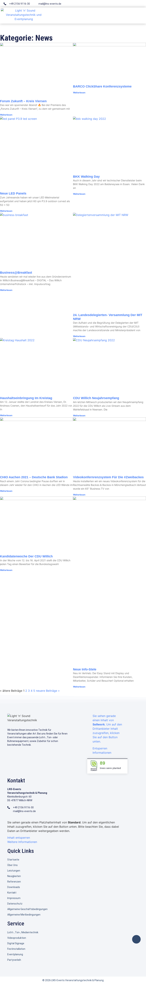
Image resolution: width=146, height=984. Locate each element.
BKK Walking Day (86, 176)
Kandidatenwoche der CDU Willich (26, 556)
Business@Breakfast (16, 272)
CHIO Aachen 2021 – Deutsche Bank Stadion (34, 477)
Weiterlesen (6, 114)
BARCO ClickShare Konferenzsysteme (102, 86)
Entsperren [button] (100, 748)
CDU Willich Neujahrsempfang (96, 398)
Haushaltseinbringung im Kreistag (26, 398)
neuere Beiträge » (48, 690)
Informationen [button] (102, 752)
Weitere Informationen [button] (22, 842)
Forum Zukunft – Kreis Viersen (23, 101)
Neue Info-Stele (84, 669)
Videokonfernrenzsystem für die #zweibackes (108, 477)
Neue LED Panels (13, 193)
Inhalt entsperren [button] (18, 837)
